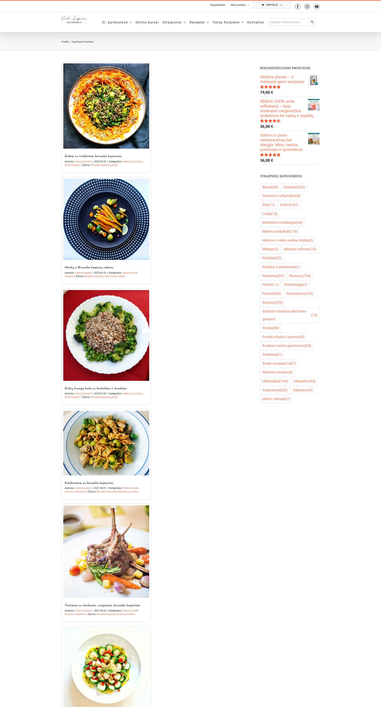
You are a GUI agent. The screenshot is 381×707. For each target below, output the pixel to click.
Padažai (271, 258)
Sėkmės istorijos (277, 372)
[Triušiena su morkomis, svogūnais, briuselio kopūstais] (106, 551)
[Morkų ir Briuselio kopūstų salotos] (106, 219)
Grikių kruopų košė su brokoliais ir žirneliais (96, 388)
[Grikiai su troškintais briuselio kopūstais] (106, 106)
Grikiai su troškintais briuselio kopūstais (93, 156)
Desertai (294, 187)
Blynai (270, 187)
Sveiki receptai (72, 165)
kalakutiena (123, 491)
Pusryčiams (136, 161)
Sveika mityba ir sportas (283, 337)
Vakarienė (303, 390)
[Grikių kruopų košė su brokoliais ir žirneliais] (106, 335)
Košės (125, 161)
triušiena (130, 614)
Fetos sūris (110, 276)
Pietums (126, 488)
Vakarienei (80, 491)
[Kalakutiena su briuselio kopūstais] (106, 443)
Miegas (270, 249)
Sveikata (272, 354)
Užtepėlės (304, 381)
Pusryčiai (271, 293)
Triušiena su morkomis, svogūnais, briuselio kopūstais (102, 605)
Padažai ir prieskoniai (281, 267)
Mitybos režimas (300, 249)
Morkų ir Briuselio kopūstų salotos (89, 267)
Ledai (269, 214)
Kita (268, 205)
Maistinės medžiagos (282, 222)
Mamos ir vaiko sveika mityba (287, 240)
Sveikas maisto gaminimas (286, 345)
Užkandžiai (275, 381)
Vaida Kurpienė (83, 161)
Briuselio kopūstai (100, 165)
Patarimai (273, 276)
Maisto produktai (279, 231)
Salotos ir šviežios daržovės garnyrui (289, 315)
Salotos (126, 272)
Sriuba (270, 328)
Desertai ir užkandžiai (281, 196)
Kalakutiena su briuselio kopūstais (89, 483)
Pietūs (270, 284)
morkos (121, 276)
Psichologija (295, 284)
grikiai (114, 165)
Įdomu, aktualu (276, 399)
